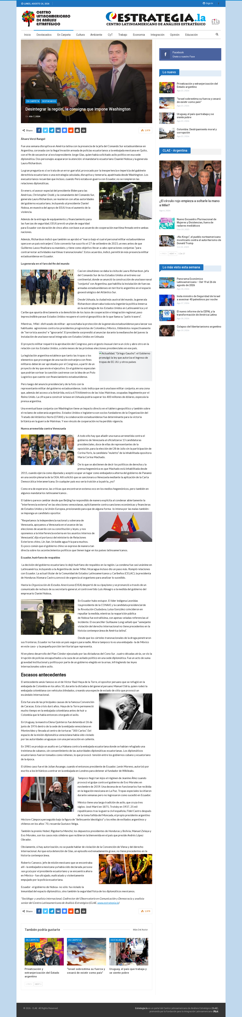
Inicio (27, 34)
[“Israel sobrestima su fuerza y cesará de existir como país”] (86, 951)
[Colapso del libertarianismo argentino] (167, 330)
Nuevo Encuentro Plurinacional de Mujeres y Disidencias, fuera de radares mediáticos (196, 222)
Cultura (80, 34)
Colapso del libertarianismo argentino (199, 326)
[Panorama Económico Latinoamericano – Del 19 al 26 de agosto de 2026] (167, 283)
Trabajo (122, 34)
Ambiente (96, 34)
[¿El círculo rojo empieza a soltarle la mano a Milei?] (190, 178)
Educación (191, 34)
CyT (110, 34)
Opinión (174, 34)
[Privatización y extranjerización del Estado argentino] (44, 951)
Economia (139, 34)
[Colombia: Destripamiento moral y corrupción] (167, 133)
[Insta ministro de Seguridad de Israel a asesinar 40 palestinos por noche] (167, 300)
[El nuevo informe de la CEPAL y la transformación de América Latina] (167, 315)
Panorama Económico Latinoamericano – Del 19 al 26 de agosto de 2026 (196, 282)
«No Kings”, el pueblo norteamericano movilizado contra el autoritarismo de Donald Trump (199, 240)
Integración (157, 34)
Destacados (44, 34)
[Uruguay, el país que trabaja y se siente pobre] (128, 951)
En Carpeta (64, 34)
